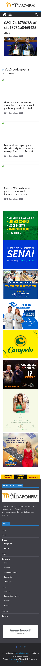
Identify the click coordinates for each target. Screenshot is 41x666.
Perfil (4, 535)
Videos (6, 605)
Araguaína (8, 544)
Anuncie (5, 611)
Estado (4, 540)
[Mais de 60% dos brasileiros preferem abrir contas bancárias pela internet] (20, 166)
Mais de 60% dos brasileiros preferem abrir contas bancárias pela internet (18, 191)
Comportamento (10, 572)
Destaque (8, 582)
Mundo (7, 567)
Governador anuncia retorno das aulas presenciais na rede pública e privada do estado (19, 105)
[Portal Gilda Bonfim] (4, 14)
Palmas (7, 548)
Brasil (6, 563)
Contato (5, 616)
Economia (8, 577)
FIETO (4, 554)
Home (4, 530)
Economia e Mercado (12, 596)
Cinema (7, 591)
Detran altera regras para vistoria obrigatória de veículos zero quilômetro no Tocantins (20, 148)
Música (7, 601)
